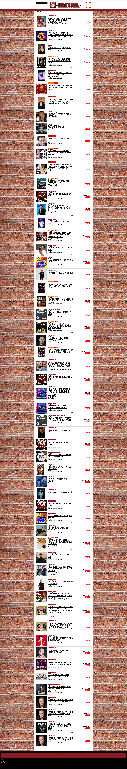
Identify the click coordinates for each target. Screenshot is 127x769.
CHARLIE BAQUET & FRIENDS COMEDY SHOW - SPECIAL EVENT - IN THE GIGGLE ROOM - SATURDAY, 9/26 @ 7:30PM (60, 235)
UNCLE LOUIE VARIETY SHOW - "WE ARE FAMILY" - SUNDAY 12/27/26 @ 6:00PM (58, 675)
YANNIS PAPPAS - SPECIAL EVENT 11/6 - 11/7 (60, 492)
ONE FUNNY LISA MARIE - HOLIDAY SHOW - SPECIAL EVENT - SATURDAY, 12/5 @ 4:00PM (60, 595)
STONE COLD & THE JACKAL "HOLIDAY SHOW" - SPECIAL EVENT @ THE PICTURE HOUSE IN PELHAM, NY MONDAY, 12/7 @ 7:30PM (60, 625)
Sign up (122, 0)
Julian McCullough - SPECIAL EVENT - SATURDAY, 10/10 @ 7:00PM (58, 339)
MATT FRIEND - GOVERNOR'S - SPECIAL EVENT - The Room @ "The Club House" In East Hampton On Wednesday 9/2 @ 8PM (60, 101)
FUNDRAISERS (56, 10)
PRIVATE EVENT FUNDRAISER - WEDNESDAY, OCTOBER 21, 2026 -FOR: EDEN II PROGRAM (59, 419)
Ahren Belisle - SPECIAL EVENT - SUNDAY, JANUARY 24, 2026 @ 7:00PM (59, 688)
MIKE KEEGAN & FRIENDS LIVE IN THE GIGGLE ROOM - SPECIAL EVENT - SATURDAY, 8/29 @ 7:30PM (60, 87)
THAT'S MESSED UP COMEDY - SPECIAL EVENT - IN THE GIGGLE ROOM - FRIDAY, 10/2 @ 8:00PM (60, 286)
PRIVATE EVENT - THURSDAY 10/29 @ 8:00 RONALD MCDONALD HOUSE (59, 456)
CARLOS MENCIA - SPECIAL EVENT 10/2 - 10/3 (60, 273)
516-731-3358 (88, 2)
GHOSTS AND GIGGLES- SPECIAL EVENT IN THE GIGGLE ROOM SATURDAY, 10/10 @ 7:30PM (60, 351)
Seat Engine (65, 767)
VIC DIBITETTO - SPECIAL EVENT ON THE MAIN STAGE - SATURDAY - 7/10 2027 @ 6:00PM (60, 739)
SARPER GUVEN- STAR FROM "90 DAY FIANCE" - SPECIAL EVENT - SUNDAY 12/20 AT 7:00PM (60, 663)
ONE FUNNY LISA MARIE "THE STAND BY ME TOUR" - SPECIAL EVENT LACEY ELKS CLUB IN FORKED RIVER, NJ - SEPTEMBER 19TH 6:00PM (60, 167)
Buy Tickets (87, 36)
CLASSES (68, 10)
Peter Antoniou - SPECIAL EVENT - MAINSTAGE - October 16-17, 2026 (57, 407)
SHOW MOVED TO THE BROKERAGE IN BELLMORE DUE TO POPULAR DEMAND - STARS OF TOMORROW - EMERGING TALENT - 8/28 (60, 35)
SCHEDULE (41, 10)
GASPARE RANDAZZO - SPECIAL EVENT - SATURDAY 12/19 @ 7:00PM (59, 651)
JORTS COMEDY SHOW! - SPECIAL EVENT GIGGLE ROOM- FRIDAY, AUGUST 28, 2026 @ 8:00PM (60, 61)
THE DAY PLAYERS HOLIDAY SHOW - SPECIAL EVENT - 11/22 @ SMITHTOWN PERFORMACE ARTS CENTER (60, 569)
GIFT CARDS (74, 10)
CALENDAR (46, 10)
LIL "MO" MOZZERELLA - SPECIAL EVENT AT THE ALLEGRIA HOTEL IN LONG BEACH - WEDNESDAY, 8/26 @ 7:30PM (59, 20)
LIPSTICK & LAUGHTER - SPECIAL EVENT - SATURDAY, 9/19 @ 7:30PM (59, 182)
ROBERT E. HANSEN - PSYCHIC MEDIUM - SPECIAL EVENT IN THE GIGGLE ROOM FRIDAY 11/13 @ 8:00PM (60, 542)
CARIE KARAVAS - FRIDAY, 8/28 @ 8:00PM (59, 48)
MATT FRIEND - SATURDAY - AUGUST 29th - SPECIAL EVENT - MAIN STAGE (60, 74)
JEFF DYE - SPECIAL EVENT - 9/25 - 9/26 (59, 222)
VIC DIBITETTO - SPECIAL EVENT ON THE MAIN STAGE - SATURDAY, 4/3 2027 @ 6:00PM (60, 713)
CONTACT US (80, 10)
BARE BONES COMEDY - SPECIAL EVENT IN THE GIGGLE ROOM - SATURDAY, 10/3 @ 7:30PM (60, 300)
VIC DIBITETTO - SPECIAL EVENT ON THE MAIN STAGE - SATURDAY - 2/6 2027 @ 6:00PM (60, 701)
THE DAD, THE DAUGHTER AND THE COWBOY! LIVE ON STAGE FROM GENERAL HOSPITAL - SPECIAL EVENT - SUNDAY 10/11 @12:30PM (60, 364)
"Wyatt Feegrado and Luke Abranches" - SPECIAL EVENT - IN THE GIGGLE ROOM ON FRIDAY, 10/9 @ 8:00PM (59, 326)
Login (126, 0)
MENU (51, 10)
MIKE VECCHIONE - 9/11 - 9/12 (56, 127)
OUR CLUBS (86, 10)
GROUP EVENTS (63, 10)
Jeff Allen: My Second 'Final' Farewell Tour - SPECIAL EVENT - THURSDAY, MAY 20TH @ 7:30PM (60, 726)
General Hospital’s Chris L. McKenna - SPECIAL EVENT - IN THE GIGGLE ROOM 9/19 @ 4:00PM (60, 152)
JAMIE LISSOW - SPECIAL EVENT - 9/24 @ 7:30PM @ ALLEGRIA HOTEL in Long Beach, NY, (59, 208)
